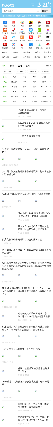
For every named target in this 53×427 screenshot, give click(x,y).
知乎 (30, 48)
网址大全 (47, 57)
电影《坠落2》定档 (24, 16)
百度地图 (22, 33)
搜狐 (30, 26)
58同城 (20, 72)
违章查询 (47, 52)
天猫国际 (5, 48)
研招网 (48, 40)
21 (45, 5)
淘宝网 (22, 40)
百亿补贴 (7, 72)
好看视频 (48, 33)
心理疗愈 (26, 57)
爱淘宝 (30, 40)
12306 (48, 48)
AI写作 (15, 57)
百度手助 (39, 40)
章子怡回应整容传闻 (40, 16)
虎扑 (22, 48)
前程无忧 (5, 57)
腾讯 (22, 26)
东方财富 (5, 33)
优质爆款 (45, 72)
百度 (5, 26)
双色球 (37, 57)
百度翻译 (31, 33)
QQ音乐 (37, 52)
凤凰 (13, 26)
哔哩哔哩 (13, 40)
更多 (48, 66)
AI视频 (4, 52)
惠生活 (15, 52)
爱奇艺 (39, 33)
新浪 (39, 26)
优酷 (13, 48)
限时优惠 (26, 52)
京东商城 (32, 72)
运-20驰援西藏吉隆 (9, 16)
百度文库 (39, 48)
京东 (5, 40)
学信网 (13, 33)
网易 (48, 26)
